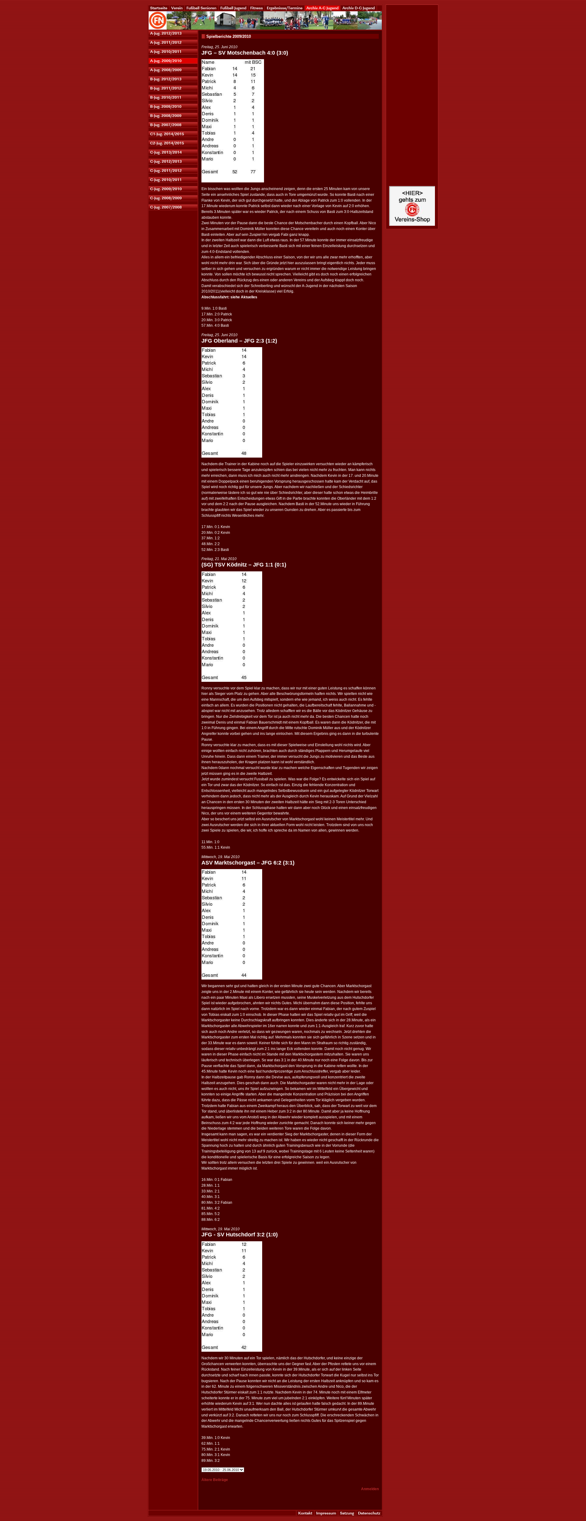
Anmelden (370, 1489)
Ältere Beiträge (214, 1480)
